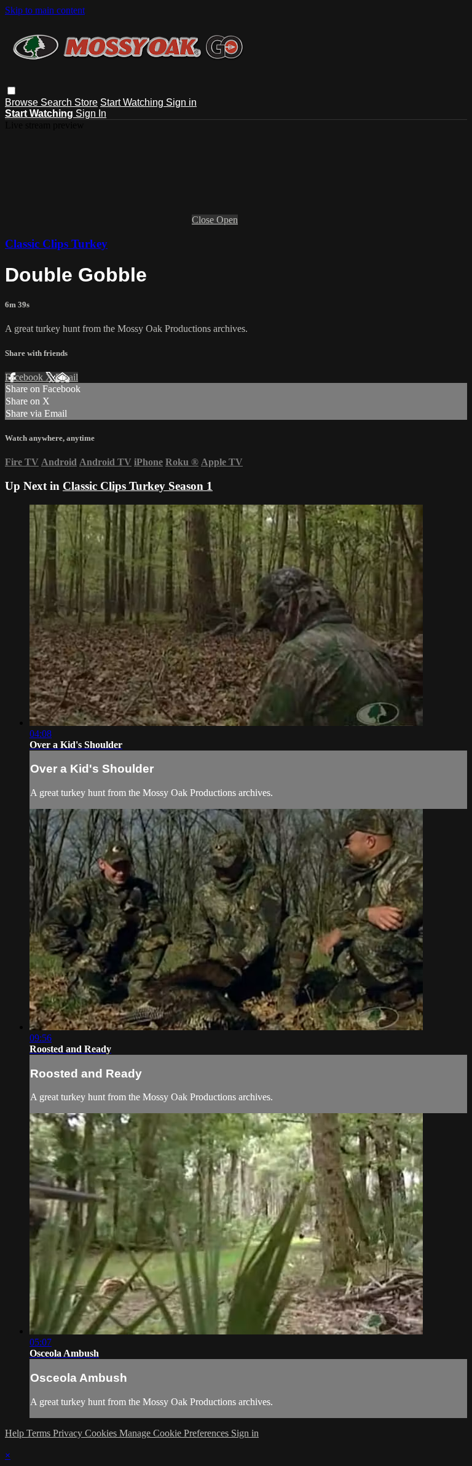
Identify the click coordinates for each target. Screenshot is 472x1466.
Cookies (102, 1433)
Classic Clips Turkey (56, 243)
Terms (39, 1433)
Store (86, 102)
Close (204, 220)
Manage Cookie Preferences (175, 1433)
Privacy (69, 1433)
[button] (11, 91)
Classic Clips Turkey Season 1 (138, 485)
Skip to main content (45, 10)
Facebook (25, 377)
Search (57, 102)
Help (15, 1433)
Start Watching (133, 102)
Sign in (181, 102)
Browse (23, 102)
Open (227, 220)
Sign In (91, 113)
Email (66, 377)
